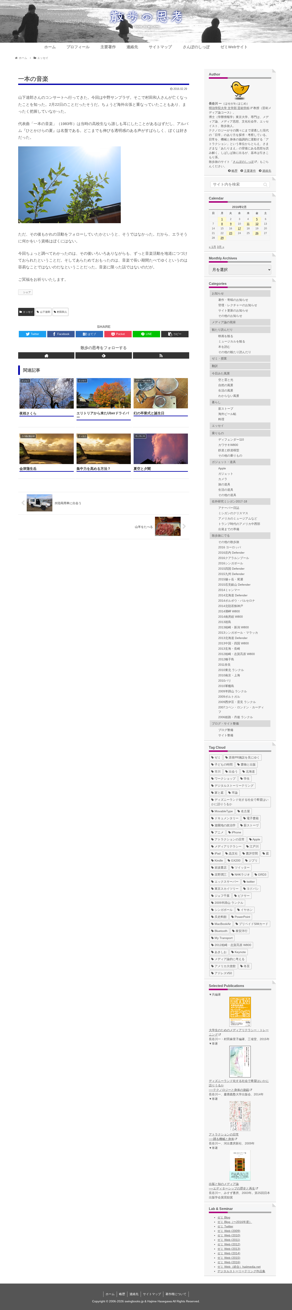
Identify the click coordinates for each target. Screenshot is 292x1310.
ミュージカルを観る (231, 341)
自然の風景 (225, 385)
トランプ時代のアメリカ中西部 (239, 523)
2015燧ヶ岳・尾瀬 (230, 579)
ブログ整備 (225, 730)
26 (256, 233)
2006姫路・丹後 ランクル (235, 717)
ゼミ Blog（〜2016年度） (234, 1222)
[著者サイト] (46, 355)
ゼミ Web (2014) (228, 1253)
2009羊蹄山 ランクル (232, 691)
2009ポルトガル (229, 696)
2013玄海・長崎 (229, 648)
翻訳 (215, 366)
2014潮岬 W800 (229, 611)
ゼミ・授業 (219, 358)
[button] (265, 184)
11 (248, 224)
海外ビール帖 (227, 414)
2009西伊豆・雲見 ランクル (237, 702)
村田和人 (62, 311)
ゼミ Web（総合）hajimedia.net (239, 1266)
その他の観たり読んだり (234, 352)
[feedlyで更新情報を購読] (103, 355)
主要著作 (250, 170)
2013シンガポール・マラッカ (238, 632)
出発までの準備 (228, 529)
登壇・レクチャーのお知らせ (237, 305)
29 (222, 238)
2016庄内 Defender (231, 552)
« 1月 (212, 247)
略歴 (234, 170)
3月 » (220, 247)
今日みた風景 (221, 373)
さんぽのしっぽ (243, 161)
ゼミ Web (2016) (228, 1262)
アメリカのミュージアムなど (237, 518)
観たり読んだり (222, 329)
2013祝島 (224, 622)
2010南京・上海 (229, 675)
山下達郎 (45, 311)
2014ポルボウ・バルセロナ (236, 600)
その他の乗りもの (230, 455)
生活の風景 (225, 390)
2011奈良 (224, 664)
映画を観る (225, 336)
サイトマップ (152, 1294)
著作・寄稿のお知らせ (233, 299)
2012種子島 (226, 659)
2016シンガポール (230, 563)
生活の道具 (225, 489)
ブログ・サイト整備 (225, 723)
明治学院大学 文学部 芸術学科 (229, 108)
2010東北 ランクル (231, 670)
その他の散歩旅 (228, 542)
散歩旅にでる (221, 535)
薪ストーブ (225, 408)
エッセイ (28, 311)
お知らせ (218, 293)
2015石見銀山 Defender (234, 584)
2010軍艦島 (226, 686)
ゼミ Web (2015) (228, 1257)
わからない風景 (228, 395)
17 (239, 228)
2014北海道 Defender (233, 595)
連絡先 (266, 170)
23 (230, 233)
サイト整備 (225, 735)
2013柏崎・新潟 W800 (233, 627)
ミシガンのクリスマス (233, 513)
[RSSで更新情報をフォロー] (161, 355)
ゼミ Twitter (225, 1226)
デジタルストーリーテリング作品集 (241, 1271)
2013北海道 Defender (233, 638)
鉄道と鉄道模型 (228, 450)
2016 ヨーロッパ (229, 547)
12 (256, 224)
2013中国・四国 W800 (233, 643)
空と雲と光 (225, 379)
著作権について (175, 1294)
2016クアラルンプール (233, 558)
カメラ (222, 479)
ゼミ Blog (223, 1217)
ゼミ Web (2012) (228, 1244)
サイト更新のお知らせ (233, 310)
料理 (221, 419)
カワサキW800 (228, 445)
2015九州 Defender (231, 574)
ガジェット (225, 473)
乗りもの (218, 433)
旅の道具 (224, 484)
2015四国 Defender (231, 568)
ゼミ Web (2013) (228, 1248)
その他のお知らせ (230, 315)
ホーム (110, 1294)
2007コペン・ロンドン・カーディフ (241, 709)
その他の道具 (227, 495)
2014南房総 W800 (230, 616)
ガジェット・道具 (224, 462)
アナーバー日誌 (228, 507)
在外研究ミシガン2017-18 (229, 501)
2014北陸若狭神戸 (230, 606)
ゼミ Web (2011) (228, 1240)
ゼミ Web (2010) (228, 1235)
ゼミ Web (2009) (228, 1231)
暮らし (216, 402)
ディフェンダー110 (231, 439)
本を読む (224, 346)
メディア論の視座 (224, 322)
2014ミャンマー (229, 590)
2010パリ (224, 680)
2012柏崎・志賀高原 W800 (236, 654)
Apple (222, 468)
